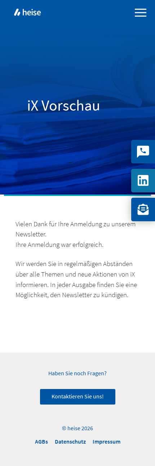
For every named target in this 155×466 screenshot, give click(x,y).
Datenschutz (70, 441)
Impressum (106, 441)
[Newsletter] (143, 210)
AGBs (41, 441)
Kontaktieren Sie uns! (78, 396)
